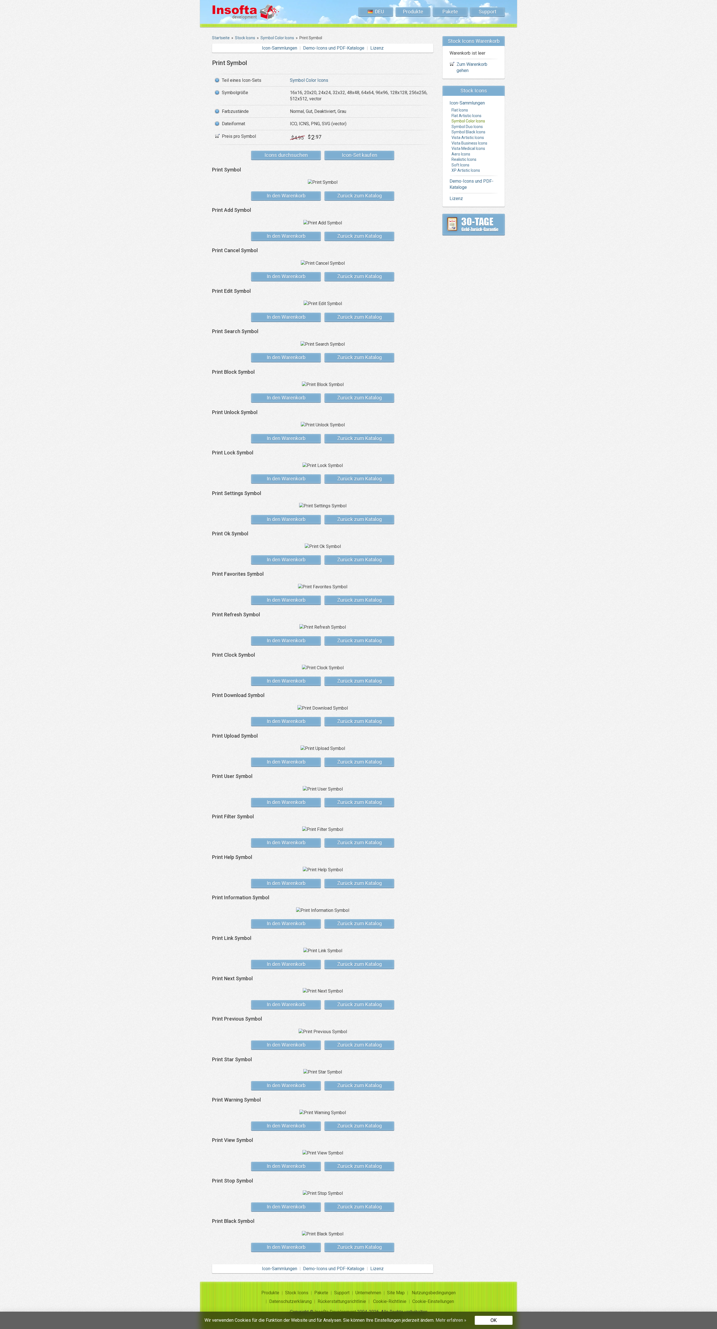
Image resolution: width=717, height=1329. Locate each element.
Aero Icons (460, 154)
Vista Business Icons (469, 143)
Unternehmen (368, 1292)
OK (493, 1320)
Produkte (413, 12)
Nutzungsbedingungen (434, 1292)
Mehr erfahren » (451, 1320)
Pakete (450, 12)
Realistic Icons (463, 159)
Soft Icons (460, 165)
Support (487, 12)
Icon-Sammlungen (279, 48)
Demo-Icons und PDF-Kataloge (333, 48)
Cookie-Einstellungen (433, 1301)
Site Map (396, 1292)
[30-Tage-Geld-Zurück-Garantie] (474, 224)
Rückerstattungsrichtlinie (342, 1301)
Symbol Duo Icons (467, 126)
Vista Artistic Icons (467, 137)
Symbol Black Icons (468, 132)
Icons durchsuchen (286, 155)
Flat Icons (459, 110)
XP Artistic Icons (465, 170)
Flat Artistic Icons (466, 115)
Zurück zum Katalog (359, 196)
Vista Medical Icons (468, 148)
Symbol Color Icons (309, 80)
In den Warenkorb (286, 196)
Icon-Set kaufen (359, 155)
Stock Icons (296, 1292)
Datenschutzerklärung (290, 1301)
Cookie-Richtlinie (389, 1301)
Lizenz (377, 48)
